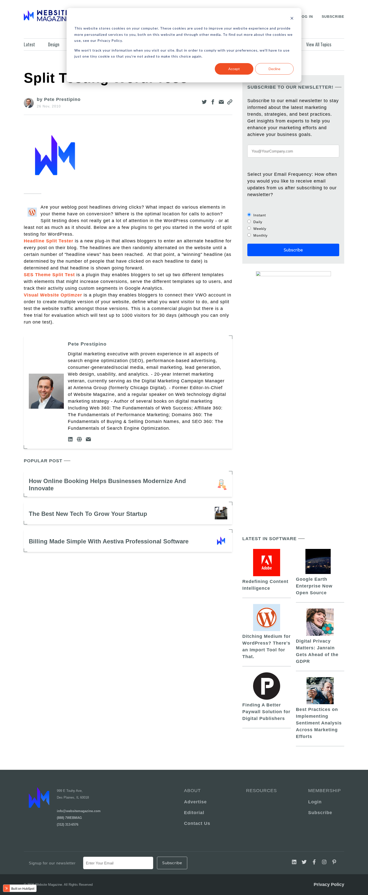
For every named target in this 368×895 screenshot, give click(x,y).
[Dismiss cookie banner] (292, 19)
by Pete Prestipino (59, 99)
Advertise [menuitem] (195, 801)
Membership (323, 790)
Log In (306, 17)
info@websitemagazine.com (79, 811)
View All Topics (318, 44)
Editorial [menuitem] (194, 812)
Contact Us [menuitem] (197, 823)
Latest (29, 44)
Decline (274, 69)
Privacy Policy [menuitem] (329, 884)
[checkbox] (293, 225)
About (192, 790)
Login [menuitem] (315, 801)
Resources (261, 790)
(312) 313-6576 (67, 824)
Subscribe (333, 17)
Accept (234, 69)
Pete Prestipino (87, 344)
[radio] (293, 215)
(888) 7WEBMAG (69, 818)
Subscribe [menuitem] (320, 812)
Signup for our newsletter (52, 863)
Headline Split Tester (48, 240)
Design (53, 44)
